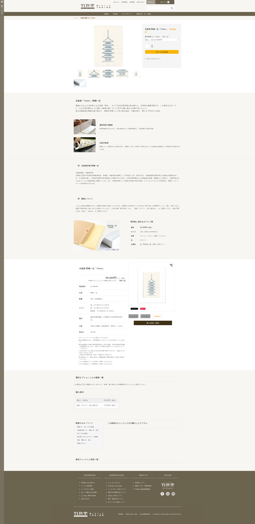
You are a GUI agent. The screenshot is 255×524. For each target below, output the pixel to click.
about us (116, 2)
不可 (133, 317)
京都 (78, 440)
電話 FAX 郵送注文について (117, 492)
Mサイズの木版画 (89, 427)
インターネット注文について (117, 489)
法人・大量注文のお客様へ (89, 492)
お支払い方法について (115, 495)
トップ (76, 18)
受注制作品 (157, 316)
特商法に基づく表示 (132, 514)
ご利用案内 (124, 2)
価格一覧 (165, 36)
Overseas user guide (115, 486)
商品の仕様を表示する (154, 58)
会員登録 (132, 2)
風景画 (96, 436)
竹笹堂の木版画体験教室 (142, 489)
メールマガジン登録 (87, 489)
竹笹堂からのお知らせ (88, 482)
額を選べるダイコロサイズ (85, 436)
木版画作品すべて (82, 430)
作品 (97, 430)
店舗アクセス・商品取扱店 (143, 486)
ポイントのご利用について (116, 502)
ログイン (151, 2)
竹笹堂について (140, 482)
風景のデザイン (81, 443)
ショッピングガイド (114, 482)
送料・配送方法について (115, 499)
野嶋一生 (79, 427)
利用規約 (120, 514)
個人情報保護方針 (145, 514)
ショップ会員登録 (86, 486)
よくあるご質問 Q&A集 (88, 495)
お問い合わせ (140, 2)
